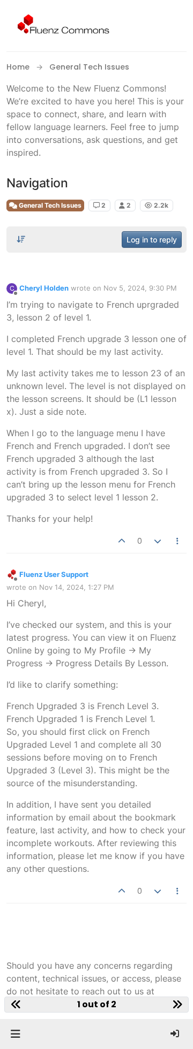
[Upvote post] (122, 541)
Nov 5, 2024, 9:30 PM (140, 288)
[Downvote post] (158, 541)
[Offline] (11, 574)
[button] (15, 1034)
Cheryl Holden (44, 288)
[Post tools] (178, 541)
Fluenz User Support (53, 574)
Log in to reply (152, 239)
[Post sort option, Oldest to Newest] (21, 239)
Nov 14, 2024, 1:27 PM (76, 587)
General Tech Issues (49, 205)
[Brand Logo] (61, 26)
